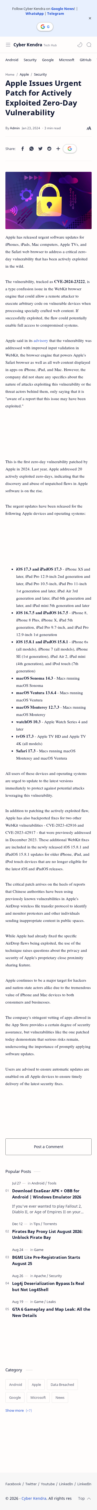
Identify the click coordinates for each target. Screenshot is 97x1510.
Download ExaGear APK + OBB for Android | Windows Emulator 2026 (46, 1194)
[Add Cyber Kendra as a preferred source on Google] (45, 26)
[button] (80, 45)
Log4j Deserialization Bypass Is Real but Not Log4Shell (48, 1286)
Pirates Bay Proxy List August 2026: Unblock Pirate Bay (47, 1234)
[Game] (38, 1249)
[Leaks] (51, 1301)
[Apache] (41, 1275)
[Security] (30, 59)
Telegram (55, 13)
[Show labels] (19, 1410)
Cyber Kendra (27, 45)
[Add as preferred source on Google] (70, 148)
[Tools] (52, 1183)
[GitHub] (85, 59)
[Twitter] (31, 1484)
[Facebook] (13, 1484)
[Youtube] (48, 1484)
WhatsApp (35, 13)
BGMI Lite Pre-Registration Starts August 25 (46, 1260)
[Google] (48, 59)
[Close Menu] (90, 18)
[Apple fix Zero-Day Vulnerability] (48, 200)
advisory (41, 340)
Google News (62, 8)
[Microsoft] (66, 59)
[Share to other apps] (58, 148)
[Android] (11, 59)
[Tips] (37, 1223)
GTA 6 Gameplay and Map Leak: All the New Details (51, 1312)
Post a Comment (48, 1146)
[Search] (89, 45)
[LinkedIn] (66, 1484)
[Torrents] (50, 1223)
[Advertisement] (48, 433)
